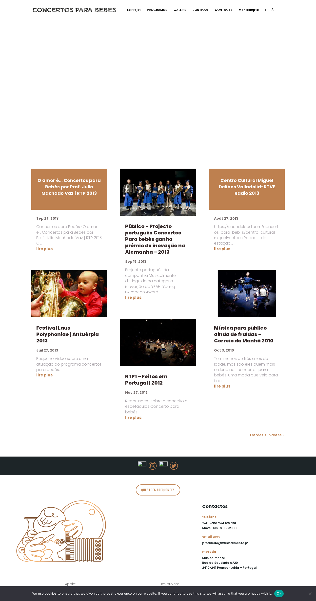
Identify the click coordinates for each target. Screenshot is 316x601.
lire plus (44, 249)
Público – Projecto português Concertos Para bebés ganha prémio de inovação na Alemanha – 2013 (155, 239)
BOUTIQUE (201, 10)
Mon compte (249, 10)
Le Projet (134, 10)
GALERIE (180, 10)
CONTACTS (224, 10)
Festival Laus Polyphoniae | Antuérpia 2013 (67, 334)
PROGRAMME (157, 10)
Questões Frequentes (158, 490)
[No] (309, 593)
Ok (279, 593)
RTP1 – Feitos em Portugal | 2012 (146, 379)
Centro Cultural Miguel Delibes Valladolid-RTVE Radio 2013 (247, 186)
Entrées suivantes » (267, 435)
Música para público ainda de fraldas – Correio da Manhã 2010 (244, 334)
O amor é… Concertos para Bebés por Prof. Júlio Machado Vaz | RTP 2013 (69, 186)
